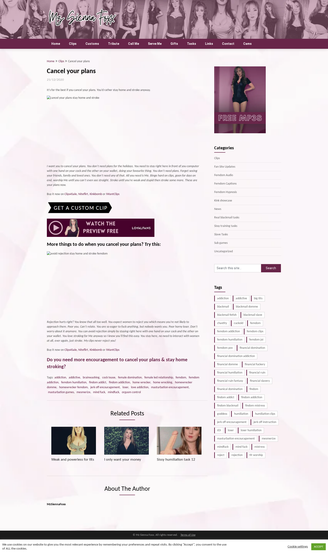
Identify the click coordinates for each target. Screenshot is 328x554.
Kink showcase (223, 200)
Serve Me (155, 43)
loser (125, 387)
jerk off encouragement (105, 387)
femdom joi (256, 339)
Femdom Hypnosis (225, 192)
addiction (60, 377)
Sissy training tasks (225, 226)
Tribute (113, 43)
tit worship (256, 455)
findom (253, 389)
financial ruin (257, 372)
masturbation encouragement (170, 387)
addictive (74, 377)
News (217, 209)
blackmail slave (252, 315)
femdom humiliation (73, 382)
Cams (247, 43)
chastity (222, 323)
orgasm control (131, 392)
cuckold (238, 323)
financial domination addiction (236, 356)
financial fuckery (255, 364)
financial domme (227, 364)
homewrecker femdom (73, 387)
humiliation (241, 414)
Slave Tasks (221, 234)
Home (55, 43)
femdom (181, 377)
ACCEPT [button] (318, 546)
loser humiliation (251, 430)
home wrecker (141, 382)
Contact (228, 43)
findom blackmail (227, 405)
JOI (219, 430)
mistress (259, 447)
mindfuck (113, 392)
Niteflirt (83, 194)
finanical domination (230, 389)
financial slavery (260, 381)
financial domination (252, 348)
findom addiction (119, 382)
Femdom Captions (225, 183)
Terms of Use (188, 535)
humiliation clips (265, 414)
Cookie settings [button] (298, 546)
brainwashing (91, 377)
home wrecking (162, 382)
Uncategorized (223, 251)
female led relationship (158, 377)
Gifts (174, 43)
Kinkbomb (96, 194)
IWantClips (112, 194)
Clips (73, 43)
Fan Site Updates (224, 166)
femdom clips (255, 331)
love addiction (139, 387)
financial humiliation (229, 372)
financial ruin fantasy (230, 381)
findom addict (97, 382)
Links (209, 43)
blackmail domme (247, 306)
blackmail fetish (227, 315)
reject (220, 455)
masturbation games (61, 392)
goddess (222, 414)
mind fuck (99, 392)
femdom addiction (228, 331)
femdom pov (225, 348)
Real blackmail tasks (226, 217)
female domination (130, 377)
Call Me (133, 43)
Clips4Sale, (71, 194)
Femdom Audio (223, 175)
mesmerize (83, 392)
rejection (237, 455)
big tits (258, 298)
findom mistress (255, 405)
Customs (92, 43)
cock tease (108, 377)
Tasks (191, 43)
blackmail (223, 306)
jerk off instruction (264, 422)
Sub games (221, 243)
